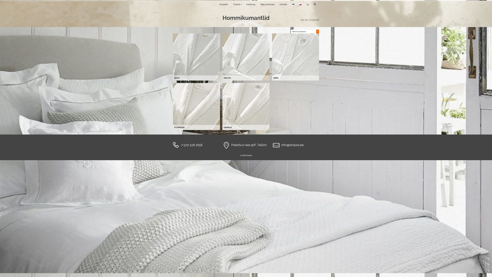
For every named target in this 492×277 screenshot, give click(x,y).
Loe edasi (197, 57)
